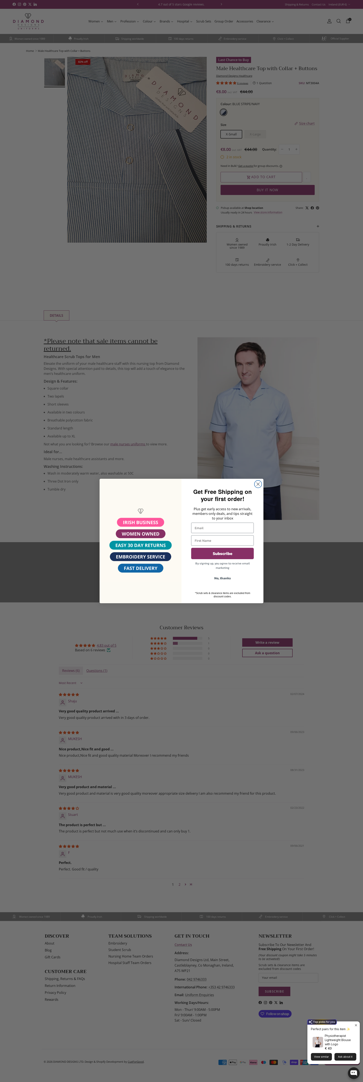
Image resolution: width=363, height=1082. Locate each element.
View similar (321, 1056)
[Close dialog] (258, 484)
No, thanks (222, 578)
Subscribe (222, 553)
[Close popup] (356, 1025)
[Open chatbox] (354, 1073)
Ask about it (345, 1056)
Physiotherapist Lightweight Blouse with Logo (338, 1040)
